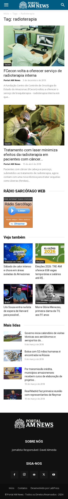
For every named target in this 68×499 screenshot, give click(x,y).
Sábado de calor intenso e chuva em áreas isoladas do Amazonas (17, 270)
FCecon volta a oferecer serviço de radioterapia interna (33, 73)
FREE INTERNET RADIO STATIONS (18, 199)
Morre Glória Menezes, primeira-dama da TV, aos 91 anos (48, 311)
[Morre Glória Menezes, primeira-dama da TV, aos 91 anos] (49, 294)
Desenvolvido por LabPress (45, 488)
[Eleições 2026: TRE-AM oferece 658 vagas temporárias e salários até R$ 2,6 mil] (49, 253)
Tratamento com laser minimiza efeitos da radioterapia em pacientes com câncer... (30, 154)
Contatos (22, 488)
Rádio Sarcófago (18, 204)
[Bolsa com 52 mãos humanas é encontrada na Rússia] (13, 355)
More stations (24, 219)
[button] (6, 5)
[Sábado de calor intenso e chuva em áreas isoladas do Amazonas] (18, 253)
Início (6, 13)
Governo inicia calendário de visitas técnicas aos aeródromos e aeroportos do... (44, 337)
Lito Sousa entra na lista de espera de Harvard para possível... (17, 311)
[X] (44, 474)
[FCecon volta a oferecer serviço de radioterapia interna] (34, 46)
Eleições (40, 261)
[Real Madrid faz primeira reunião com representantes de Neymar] (13, 394)
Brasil (7, 302)
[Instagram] (24, 474)
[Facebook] (14, 474)
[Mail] (34, 474)
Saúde (8, 64)
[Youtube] (53, 474)
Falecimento (42, 302)
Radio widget (11, 219)
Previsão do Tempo (14, 261)
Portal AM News (12, 80)
